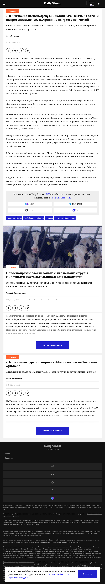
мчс (19, 218)
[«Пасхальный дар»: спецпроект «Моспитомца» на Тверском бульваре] (8, 393)
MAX (47, 194)
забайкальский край (34, 218)
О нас (7, 453)
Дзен (62, 198)
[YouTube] (52, 474)
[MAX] (52, 498)
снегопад (70, 218)
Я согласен (87, 574)
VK (69, 198)
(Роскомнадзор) (19, 507)
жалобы (11, 218)
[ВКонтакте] (52, 482)
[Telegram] (52, 466)
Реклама (9, 458)
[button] (4, 5)
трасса (49, 218)
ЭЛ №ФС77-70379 (47, 507)
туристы (59, 218)
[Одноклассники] (52, 490)
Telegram (55, 198)
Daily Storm (52, 3)
